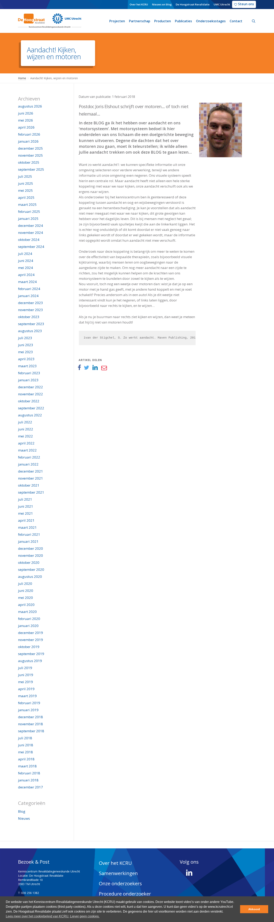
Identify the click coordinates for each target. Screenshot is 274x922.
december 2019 (30, 632)
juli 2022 (25, 422)
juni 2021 (25, 506)
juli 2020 (25, 583)
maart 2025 (27, 204)
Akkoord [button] (254, 909)
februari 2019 (29, 703)
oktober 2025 (28, 162)
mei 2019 (25, 682)
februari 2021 (29, 534)
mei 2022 (25, 436)
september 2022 (31, 408)
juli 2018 (25, 738)
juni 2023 (25, 345)
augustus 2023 (30, 331)
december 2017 (30, 787)
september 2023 (31, 324)
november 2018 (30, 724)
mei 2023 (25, 352)
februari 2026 (29, 134)
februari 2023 (29, 373)
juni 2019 (25, 674)
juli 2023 (25, 338)
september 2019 (31, 653)
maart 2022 (27, 450)
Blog (21, 811)
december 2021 (30, 471)
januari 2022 (28, 464)
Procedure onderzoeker (125, 893)
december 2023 (30, 302)
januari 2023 (28, 380)
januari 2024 (28, 295)
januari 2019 (28, 710)
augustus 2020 (30, 576)
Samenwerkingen (118, 873)
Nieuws (24, 818)
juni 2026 (25, 113)
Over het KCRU (115, 863)
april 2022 (26, 443)
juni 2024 (25, 260)
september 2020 (31, 569)
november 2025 (30, 155)
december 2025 (30, 148)
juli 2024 (25, 253)
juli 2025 (25, 176)
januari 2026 (28, 141)
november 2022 (30, 394)
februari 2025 (29, 211)
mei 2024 (25, 267)
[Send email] (104, 368)
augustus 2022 (30, 415)
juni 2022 (25, 429)
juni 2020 (25, 590)
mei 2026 (25, 120)
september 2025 (31, 169)
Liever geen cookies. (84, 916)
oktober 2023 (28, 316)
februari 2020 (29, 618)
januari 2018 (28, 780)
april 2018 (26, 759)
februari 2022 (29, 457)
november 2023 (30, 309)
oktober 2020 (28, 562)
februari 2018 (29, 773)
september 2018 (31, 731)
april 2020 (26, 604)
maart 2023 (27, 366)
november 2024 (30, 232)
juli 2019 (25, 667)
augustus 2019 (30, 660)
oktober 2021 (28, 485)
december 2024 (30, 225)
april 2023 (26, 359)
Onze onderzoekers (120, 883)
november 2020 (30, 555)
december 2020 (30, 548)
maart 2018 (27, 766)
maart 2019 (27, 696)
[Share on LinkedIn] (95, 368)
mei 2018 (25, 752)
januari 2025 (28, 218)
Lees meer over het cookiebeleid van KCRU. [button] (37, 916)
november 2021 (30, 478)
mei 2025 (25, 190)
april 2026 (26, 127)
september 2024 (31, 246)
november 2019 (30, 639)
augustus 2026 (30, 106)
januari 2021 (28, 541)
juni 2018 (25, 745)
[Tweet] (86, 368)
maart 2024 (27, 281)
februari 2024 (29, 288)
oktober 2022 (28, 401)
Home (22, 78)
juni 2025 (25, 183)
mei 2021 (25, 513)
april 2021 (26, 520)
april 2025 (26, 197)
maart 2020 (27, 611)
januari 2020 (28, 625)
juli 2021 (25, 499)
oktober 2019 (28, 646)
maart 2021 (27, 527)
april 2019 (26, 689)
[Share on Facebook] (79, 368)
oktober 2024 (28, 239)
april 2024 (26, 274)
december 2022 (30, 387)
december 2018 (30, 717)
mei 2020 (25, 597)
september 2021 (31, 492)
